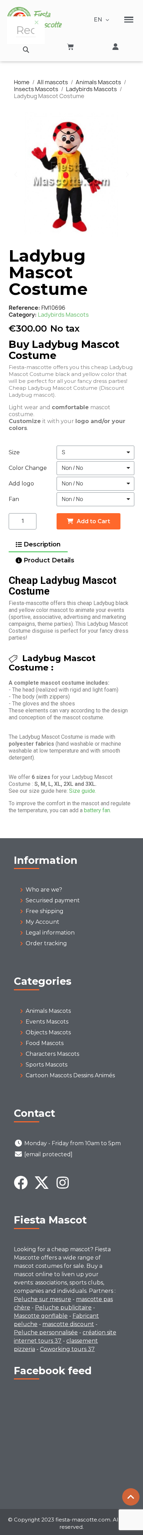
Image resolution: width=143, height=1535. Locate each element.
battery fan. (97, 810)
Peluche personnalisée (46, 1332)
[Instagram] (62, 1183)
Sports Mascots (46, 1064)
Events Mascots (47, 1021)
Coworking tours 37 (67, 1349)
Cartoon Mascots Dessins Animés (70, 1075)
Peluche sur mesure (42, 1299)
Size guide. (82, 791)
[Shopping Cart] (70, 46)
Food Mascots (45, 1043)
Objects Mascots (48, 1032)
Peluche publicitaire (63, 1307)
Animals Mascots (48, 1011)
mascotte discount (68, 1324)
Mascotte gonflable (41, 1316)
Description (42, 544)
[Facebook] (21, 1183)
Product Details (49, 560)
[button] (26, 49)
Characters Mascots (52, 1054)
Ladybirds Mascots (63, 314)
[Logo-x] (42, 1183)
